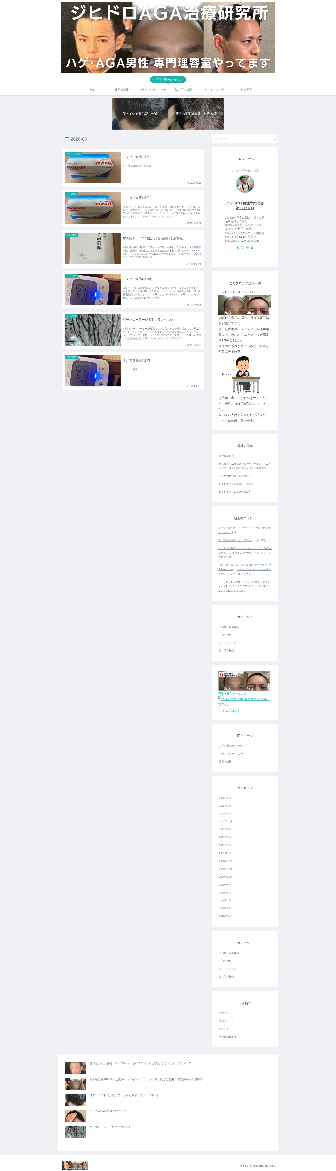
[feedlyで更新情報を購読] (247, 247)
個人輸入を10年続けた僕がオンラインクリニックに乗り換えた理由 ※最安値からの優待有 (245, 465)
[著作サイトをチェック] (237, 247)
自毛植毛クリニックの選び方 (235, 491)
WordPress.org (227, 1036)
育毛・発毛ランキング (232, 693)
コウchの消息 (226, 455)
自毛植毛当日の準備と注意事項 (236, 483)
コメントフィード (229, 1028)
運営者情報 (225, 761)
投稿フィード (226, 1020)
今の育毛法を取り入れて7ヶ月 (235, 528)
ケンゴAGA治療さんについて (235, 476)
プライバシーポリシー (231, 753)
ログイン (224, 1013)
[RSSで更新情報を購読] (252, 247)
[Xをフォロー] (242, 247)
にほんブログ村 (229, 710)
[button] (274, 138)
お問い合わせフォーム (231, 745)
